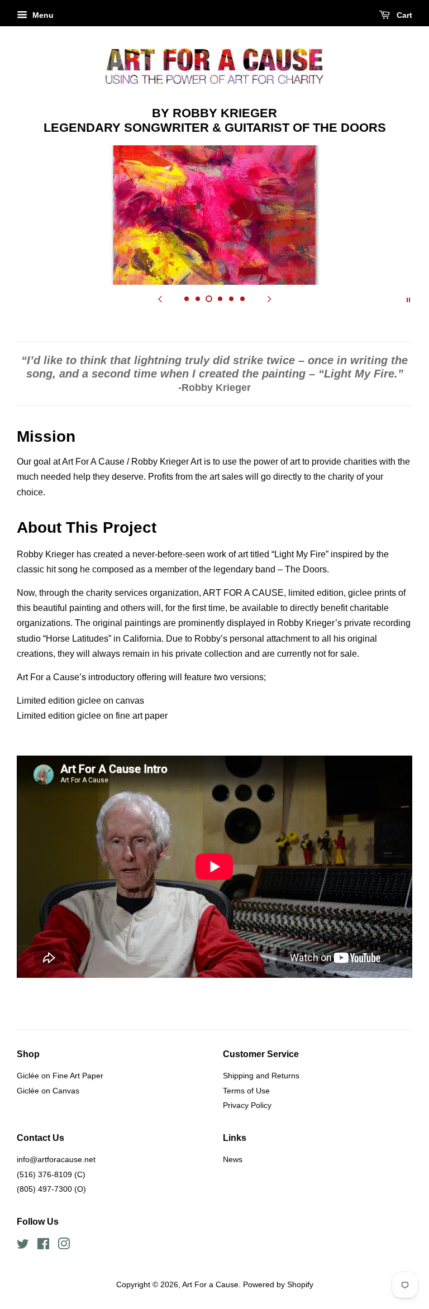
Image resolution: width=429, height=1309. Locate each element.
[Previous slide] (159, 298)
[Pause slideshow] (408, 298)
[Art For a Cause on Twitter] (23, 1246)
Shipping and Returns (261, 1076)
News (232, 1159)
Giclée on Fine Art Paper (60, 1076)
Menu (42, 15)
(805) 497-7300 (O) (51, 1189)
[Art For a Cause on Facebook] (43, 1246)
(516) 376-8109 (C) (51, 1175)
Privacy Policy (247, 1105)
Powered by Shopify (278, 1285)
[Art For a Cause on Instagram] (64, 1246)
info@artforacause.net (56, 1159)
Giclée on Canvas (48, 1091)
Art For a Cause (210, 1285)
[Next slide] (269, 298)
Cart (403, 15)
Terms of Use (246, 1091)
